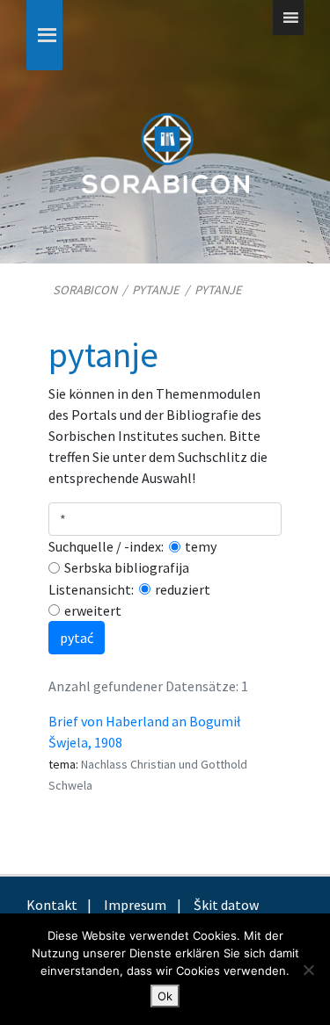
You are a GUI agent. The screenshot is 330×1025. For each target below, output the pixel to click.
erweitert (92, 610)
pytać (76, 637)
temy (200, 546)
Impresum (135, 904)
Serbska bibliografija (126, 567)
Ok (165, 996)
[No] (308, 969)
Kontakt (51, 904)
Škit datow (226, 904)
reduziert (182, 589)
